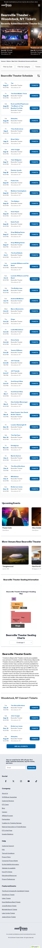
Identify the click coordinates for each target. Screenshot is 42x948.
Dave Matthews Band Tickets (11, 902)
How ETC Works (7, 872)
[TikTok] (36, 781)
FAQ (3, 849)
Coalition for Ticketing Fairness (11, 823)
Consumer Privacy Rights (10, 861)
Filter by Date (7, 67)
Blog (3, 808)
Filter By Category (24, 67)
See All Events (21, 746)
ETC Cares (5, 804)
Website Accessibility (8, 868)
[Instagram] (21, 781)
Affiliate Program (7, 816)
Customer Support (8, 846)
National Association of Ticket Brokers (14, 827)
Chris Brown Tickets (8, 895)
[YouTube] (28, 781)
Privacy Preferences (8, 879)
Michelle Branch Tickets (9, 909)
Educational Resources (9, 875)
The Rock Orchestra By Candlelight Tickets (15, 891)
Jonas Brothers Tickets (9, 906)
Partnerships (6, 819)
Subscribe (31, 767)
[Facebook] (6, 781)
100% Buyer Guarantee (9, 797)
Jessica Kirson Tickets (9, 917)
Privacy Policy (6, 857)
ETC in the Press (7, 830)
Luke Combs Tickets (8, 913)
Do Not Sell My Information (10, 864)
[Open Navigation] (39, 5)
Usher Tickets (6, 898)
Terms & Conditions (8, 853)
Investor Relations (7, 834)
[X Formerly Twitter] (13, 781)
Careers (4, 812)
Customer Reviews (8, 801)
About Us (5, 793)
